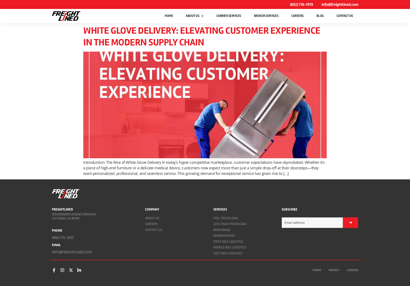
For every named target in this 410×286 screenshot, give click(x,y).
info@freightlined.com (340, 4)
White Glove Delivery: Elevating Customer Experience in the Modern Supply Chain (201, 36)
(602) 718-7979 (301, 4)
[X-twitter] (71, 270)
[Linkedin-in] (79, 270)
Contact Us (345, 16)
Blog (320, 16)
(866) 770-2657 (63, 237)
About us (192, 16)
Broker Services (266, 16)
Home (169, 16)
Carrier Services (228, 16)
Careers (297, 16)
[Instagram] (62, 270)
